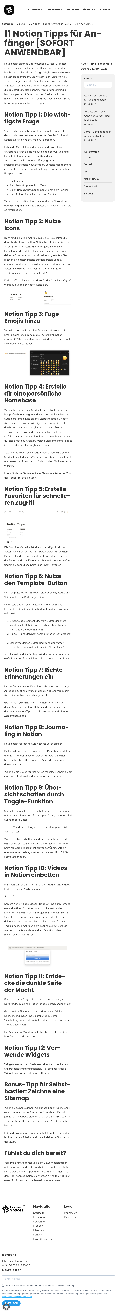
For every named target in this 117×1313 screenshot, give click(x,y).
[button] (6, 1306)
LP (85, 171)
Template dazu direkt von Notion (27, 776)
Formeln (88, 164)
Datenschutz (71, 1217)
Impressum (70, 1213)
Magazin (73, 9)
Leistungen (54, 9)
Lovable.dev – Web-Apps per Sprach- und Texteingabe (97, 116)
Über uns (89, 9)
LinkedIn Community (44, 1239)
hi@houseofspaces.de (15, 1261)
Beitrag (21, 23)
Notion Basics (92, 179)
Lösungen (35, 9)
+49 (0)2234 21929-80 (16, 1265)
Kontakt (106, 9)
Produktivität (91, 186)
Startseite (7, 23)
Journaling (25, 743)
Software (89, 193)
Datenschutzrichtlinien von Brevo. (17, 1296)
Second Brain (61, 201)
